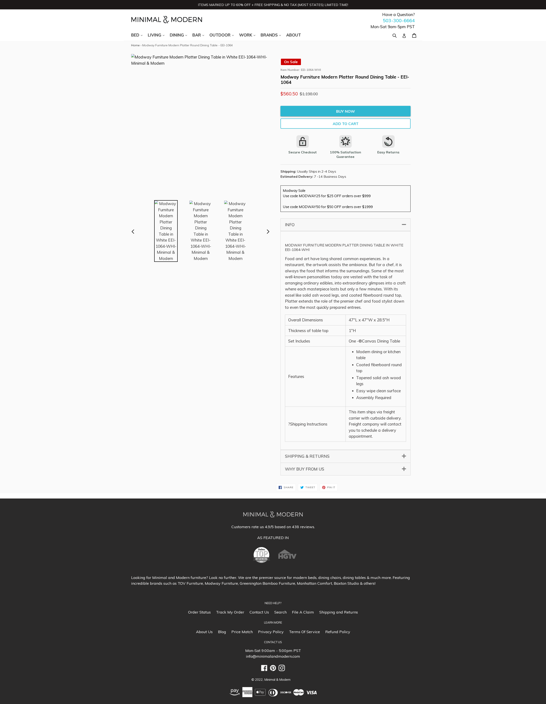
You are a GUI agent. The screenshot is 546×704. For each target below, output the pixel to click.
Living (158, 35)
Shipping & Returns (345, 456)
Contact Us (259, 612)
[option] (165, 231)
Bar (200, 35)
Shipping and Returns (338, 612)
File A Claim (303, 612)
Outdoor (223, 35)
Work (249, 35)
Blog (222, 631)
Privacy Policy (271, 631)
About (293, 35)
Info (345, 224)
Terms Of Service (304, 631)
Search (280, 612)
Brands (273, 35)
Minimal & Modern (277, 680)
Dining (180, 35)
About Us (204, 631)
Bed (139, 35)
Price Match (242, 631)
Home (135, 45)
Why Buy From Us (345, 469)
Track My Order (230, 612)
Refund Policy (337, 631)
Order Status (199, 612)
